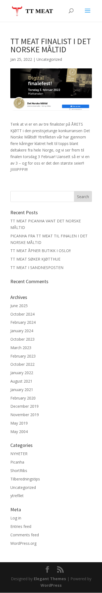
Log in (15, 518)
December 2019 (24, 406)
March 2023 (20, 347)
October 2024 (22, 314)
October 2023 (22, 339)
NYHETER (18, 453)
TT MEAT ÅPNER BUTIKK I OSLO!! (40, 250)
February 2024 (23, 322)
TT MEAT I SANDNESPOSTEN (36, 267)
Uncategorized (49, 59)
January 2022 (21, 372)
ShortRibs (18, 470)
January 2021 (21, 389)
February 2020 (23, 398)
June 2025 (19, 305)
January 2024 (21, 330)
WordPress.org (23, 543)
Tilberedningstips (25, 479)
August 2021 (21, 381)
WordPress (51, 585)
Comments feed (24, 534)
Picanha (17, 462)
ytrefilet (17, 495)
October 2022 (22, 364)
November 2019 (24, 414)
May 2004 (19, 431)
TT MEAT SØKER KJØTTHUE (35, 259)
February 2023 (23, 356)
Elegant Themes (50, 578)
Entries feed (20, 526)
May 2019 (19, 423)
